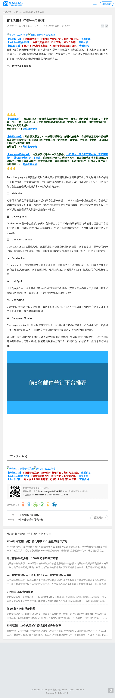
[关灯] (111, 690)
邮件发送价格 (30, 146)
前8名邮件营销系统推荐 (21, 608)
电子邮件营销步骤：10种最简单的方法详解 (32, 558)
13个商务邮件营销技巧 (28, 515)
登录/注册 (106, 4)
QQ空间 (48, 504)
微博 (23, 504)
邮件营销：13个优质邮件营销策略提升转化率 (34, 625)
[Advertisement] (57, 91)
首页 (15, 12)
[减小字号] (106, 25)
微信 (35, 504)
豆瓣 (42, 504)
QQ (29, 504)
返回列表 (98, 517)
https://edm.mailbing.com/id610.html (50, 494)
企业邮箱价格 (30, 128)
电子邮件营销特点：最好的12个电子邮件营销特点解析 (39, 575)
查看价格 (86, 39)
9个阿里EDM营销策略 (20, 591)
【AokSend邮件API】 (18, 42)
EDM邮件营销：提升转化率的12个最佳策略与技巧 (37, 541)
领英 (54, 504)
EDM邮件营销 (26, 12)
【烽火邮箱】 (14, 45)
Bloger (13, 25)
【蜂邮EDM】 (14, 39)
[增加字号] (102, 25)
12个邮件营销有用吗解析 (29, 519)
